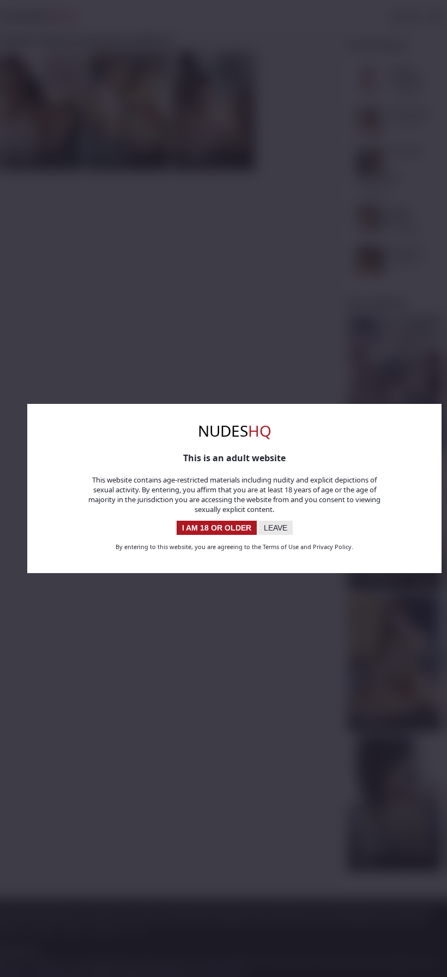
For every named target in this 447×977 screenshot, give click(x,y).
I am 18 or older (216, 527)
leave (275, 527)
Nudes (234, 430)
